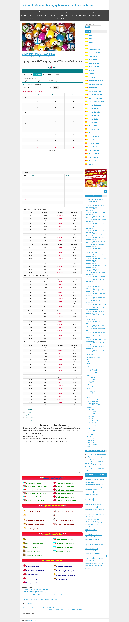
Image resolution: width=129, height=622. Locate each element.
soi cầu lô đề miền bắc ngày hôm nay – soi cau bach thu (57, 5)
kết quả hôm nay (81, 15)
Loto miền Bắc (93, 140)
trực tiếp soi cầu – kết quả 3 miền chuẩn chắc (36, 589)
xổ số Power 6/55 (94, 67)
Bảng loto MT (91, 432)
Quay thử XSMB (94, 150)
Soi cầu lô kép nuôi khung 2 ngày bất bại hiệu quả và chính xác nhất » (64, 609)
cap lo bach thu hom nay (91, 507)
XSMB (61, 15)
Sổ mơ (91, 164)
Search (87, 26)
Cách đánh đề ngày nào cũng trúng (93, 522)
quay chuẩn (25, 599)
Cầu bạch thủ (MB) (95, 91)
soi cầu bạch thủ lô (98, 558)
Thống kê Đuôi (93, 122)
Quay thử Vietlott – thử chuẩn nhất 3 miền (35, 593)
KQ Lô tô (46, 19)
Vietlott (100, 15)
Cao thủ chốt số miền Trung (91, 502)
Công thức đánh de (101, 524)
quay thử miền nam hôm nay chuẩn (33, 591)
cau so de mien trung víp (91, 509)
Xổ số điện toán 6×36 (93, 391)
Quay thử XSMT (94, 157)
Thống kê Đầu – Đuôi (96, 126)
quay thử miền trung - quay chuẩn (49, 599)
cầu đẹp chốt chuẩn (90, 541)
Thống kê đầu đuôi (95, 105)
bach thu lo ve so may (99, 479)
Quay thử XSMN (94, 154)
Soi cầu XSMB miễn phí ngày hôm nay (94, 565)
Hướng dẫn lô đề (26, 15)
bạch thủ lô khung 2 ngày (99, 487)
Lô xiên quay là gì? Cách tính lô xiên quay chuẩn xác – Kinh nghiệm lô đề (43, 594)
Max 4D (91, 74)
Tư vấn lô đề (38, 15)
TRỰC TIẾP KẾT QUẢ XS (51, 15)
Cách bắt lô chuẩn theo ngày (92, 512)
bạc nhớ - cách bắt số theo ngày (92, 494)
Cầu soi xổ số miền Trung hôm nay (93, 534)
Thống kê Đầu (93, 119)
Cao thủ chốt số (89, 499)
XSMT (72, 15)
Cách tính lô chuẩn (89, 514)
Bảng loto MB (91, 430)
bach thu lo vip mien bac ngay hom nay (94, 484)
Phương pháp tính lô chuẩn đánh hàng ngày (95, 555)
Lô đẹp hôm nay (89, 553)
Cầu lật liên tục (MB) (95, 95)
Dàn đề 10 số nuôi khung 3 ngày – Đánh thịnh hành (94, 545)
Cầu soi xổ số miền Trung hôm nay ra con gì (95, 536)
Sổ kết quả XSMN (94, 53)
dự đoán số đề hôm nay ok (91, 548)
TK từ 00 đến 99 (94, 136)
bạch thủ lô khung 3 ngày (91, 489)
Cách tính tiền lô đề (89, 517)
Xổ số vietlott (91, 377)
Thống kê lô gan (94, 108)
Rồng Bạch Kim (89, 558)
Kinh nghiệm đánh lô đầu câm (92, 550)
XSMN (66, 15)
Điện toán (24, 19)
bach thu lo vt (88, 487)
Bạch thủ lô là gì (89, 492)
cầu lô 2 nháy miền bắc (90, 529)
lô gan (102, 550)
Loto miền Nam (94, 143)
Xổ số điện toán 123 (95, 84)
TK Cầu (32, 19)
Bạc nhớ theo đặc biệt (90, 497)
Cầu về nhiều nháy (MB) (97, 101)
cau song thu (101, 509)
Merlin (36, 620)
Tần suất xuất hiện (95, 133)
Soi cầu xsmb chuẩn (76, 12)
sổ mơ (62, 19)
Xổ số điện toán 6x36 (96, 81)
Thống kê (39, 19)
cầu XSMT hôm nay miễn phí (92, 539)
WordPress (29, 620)
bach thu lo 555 (89, 479)
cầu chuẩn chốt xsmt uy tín (91, 526)
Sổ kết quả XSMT (94, 56)
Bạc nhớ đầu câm (101, 497)
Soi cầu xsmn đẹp (102, 12)
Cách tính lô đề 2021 (100, 514)
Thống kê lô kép (94, 115)
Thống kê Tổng (94, 129)
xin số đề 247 (88, 568)
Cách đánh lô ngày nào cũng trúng (93, 519)
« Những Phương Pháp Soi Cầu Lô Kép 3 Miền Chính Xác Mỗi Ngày (40, 608)
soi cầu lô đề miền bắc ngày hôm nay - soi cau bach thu (47, 56)
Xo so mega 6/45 (94, 63)
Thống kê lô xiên (94, 112)
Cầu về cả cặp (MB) (95, 98)
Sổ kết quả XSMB (94, 49)
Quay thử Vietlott (94, 161)
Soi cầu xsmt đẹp (90, 12)
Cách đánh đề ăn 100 (90, 524)
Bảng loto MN (91, 434)
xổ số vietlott (93, 60)
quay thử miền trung (34, 599)
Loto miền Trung (94, 147)
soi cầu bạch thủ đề (90, 560)
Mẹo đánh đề (98, 553)
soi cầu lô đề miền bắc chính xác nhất (94, 563)
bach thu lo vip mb (89, 482)
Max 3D (91, 70)
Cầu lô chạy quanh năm (90, 531)
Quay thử (55, 19)
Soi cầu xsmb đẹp (62, 12)
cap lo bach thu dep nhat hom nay (93, 504)
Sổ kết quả (92, 15)
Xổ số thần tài (93, 88)
